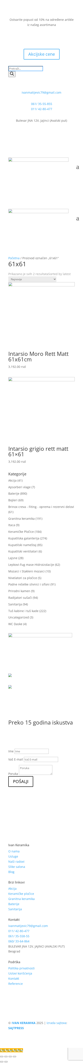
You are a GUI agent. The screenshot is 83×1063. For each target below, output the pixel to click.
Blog (11, 872)
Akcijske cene (41, 54)
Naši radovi (16, 861)
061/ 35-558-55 (18, 936)
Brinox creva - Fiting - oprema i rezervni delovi (41, 507)
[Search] (12, 74)
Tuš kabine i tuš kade (23, 611)
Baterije (13, 493)
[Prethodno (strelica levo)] (1, 1061)
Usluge (13, 856)
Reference (15, 984)
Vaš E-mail (15, 759)
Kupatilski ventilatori (23, 551)
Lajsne (12, 558)
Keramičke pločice (21, 894)
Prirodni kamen (19, 591)
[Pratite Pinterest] (54, 37)
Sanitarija (15, 604)
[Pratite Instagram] (37, 37)
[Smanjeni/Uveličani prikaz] (14, 1056)
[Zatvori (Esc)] (1, 1056)
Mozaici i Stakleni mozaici (26, 571)
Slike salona (16, 867)
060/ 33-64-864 (18, 941)
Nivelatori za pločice (22, 578)
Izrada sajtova (56, 1023)
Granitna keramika (21, 519)
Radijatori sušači (20, 598)
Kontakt (13, 978)
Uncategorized (18, 617)
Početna (14, 258)
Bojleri (12, 500)
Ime (11, 751)
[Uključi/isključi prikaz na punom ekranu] (10, 1056)
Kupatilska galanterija (23, 538)
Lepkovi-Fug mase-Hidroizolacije (31, 565)
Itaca (11, 525)
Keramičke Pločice (21, 532)
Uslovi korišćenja (20, 973)
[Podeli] (6, 1056)
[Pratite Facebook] (28, 37)
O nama (14, 851)
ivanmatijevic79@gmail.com (41, 92)
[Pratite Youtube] (45, 37)
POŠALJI (21, 781)
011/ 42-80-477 (41, 109)
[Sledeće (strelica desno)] (6, 1061)
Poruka (13, 774)
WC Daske (15, 624)
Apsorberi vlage (19, 487)
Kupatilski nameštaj (22, 545)
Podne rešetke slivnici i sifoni (29, 584)
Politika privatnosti (21, 968)
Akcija (12, 480)
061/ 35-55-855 (41, 104)
